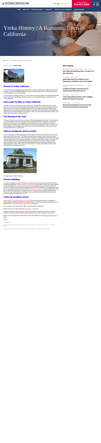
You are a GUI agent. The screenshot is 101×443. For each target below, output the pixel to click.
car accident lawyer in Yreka (19, 90)
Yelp (37, 208)
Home (7, 60)
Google (28, 208)
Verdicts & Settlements (63, 9)
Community (48, 9)
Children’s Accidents (73, 69)
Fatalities (80, 69)
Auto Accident (66, 69)
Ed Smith (7, 200)
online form (23, 203)
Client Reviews (79, 9)
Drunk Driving (72, 85)
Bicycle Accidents (67, 102)
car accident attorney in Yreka (20, 200)
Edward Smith (17, 65)
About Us (26, 9)
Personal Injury (37, 9)
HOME (19, 9)
